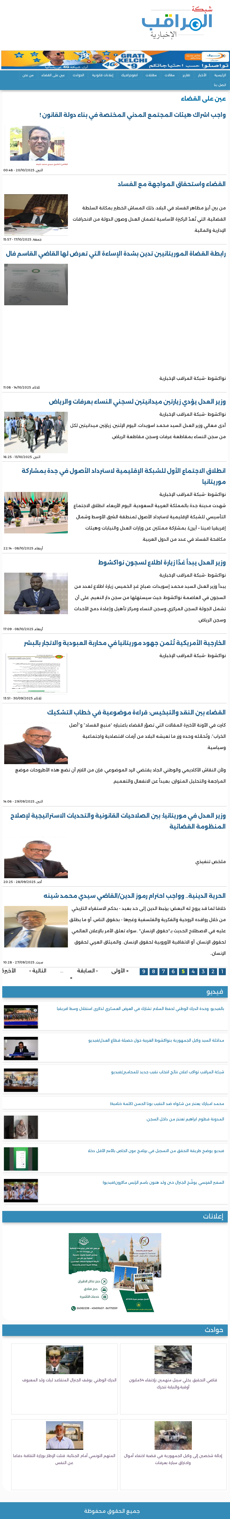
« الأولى (119, 971)
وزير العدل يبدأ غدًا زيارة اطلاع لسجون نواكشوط (162, 562)
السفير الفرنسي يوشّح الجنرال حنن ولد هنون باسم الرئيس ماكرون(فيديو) (163, 1182)
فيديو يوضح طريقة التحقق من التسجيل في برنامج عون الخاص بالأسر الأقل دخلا (156, 1150)
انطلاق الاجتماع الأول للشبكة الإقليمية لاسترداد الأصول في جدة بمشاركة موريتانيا (124, 476)
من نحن (28, 75)
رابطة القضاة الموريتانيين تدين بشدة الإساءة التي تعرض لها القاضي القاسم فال (116, 253)
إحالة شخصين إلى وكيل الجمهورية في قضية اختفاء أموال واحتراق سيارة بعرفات (173, 1459)
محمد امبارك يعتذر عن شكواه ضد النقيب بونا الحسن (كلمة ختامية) (167, 1103)
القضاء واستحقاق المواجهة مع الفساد (172, 184)
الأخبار (202, 75)
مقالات (170, 75)
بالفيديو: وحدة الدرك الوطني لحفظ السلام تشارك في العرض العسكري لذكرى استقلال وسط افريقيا (140, 1008)
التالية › (37, 971)
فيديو (214, 991)
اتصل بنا (220, 85)
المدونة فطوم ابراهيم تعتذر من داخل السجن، (185, 1119)
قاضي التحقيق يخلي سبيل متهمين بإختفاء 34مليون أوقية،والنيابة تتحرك (173, 1383)
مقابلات (151, 75)
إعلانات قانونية (102, 75)
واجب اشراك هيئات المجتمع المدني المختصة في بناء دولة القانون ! (133, 115)
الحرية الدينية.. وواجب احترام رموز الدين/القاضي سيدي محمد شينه (134, 896)
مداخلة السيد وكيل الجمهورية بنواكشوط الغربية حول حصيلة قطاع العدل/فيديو (156, 1040)
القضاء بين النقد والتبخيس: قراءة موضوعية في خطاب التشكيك (136, 712)
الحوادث (78, 75)
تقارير (186, 75)
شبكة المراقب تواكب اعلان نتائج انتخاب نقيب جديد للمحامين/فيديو (167, 1072)
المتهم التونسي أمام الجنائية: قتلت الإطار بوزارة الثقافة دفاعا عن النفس (64, 1459)
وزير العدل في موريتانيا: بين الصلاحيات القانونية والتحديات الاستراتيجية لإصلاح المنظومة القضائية (118, 821)
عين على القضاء (53, 75)
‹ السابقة (87, 971)
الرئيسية (220, 75)
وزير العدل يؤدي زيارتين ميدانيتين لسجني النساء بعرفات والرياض (137, 401)
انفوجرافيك (129, 75)
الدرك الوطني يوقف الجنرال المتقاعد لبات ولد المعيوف (69, 1380)
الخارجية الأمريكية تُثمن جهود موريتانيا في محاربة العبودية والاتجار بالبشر (125, 643)
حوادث (214, 1330)
